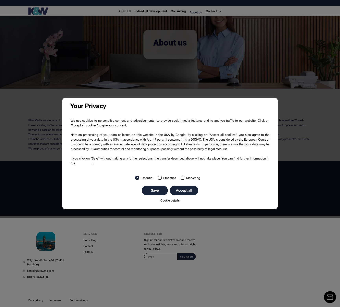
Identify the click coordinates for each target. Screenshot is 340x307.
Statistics (169, 178)
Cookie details (170, 200)
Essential (147, 178)
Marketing (193, 178)
